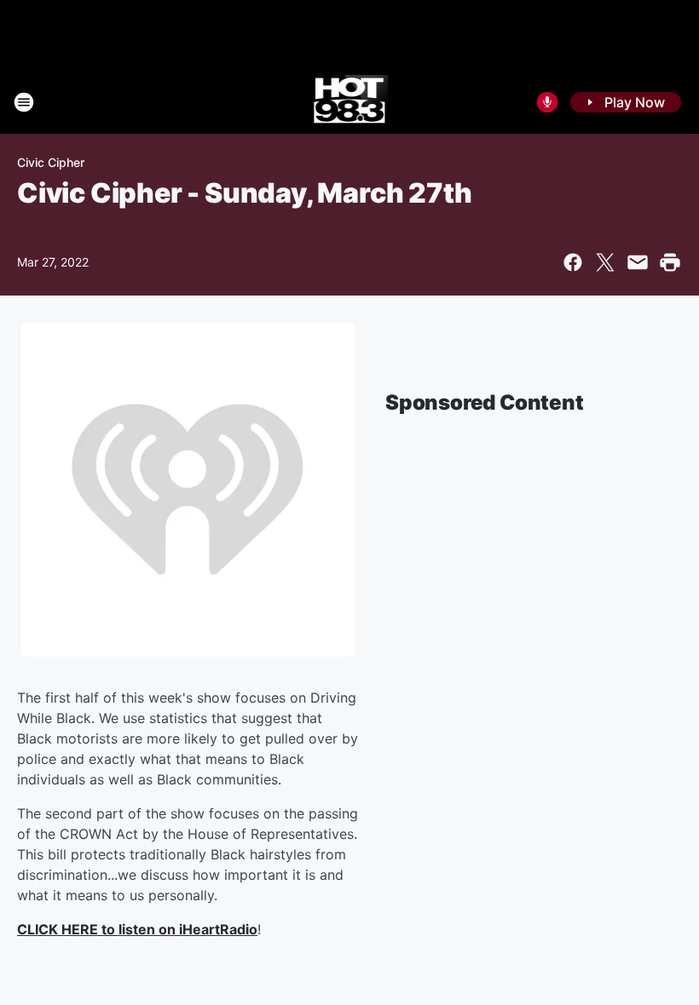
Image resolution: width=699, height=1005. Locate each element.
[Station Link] (350, 102)
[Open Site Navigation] (24, 102)
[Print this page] (670, 262)
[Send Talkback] (547, 102)
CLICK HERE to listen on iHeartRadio (137, 929)
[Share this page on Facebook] (573, 262)
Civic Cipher (50, 162)
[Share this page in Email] (638, 262)
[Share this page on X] (605, 262)
